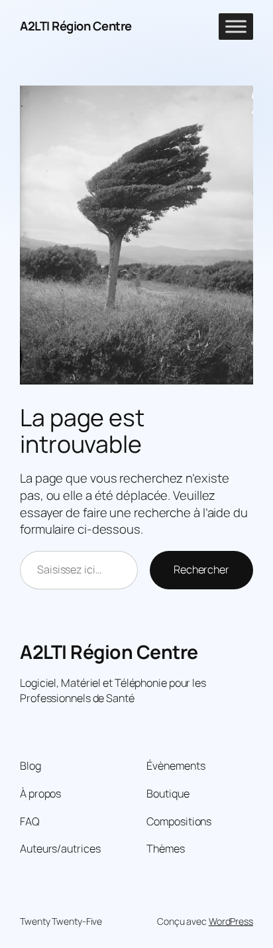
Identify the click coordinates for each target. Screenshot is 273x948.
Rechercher (201, 569)
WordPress (231, 921)
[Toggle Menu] (235, 26)
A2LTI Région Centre (76, 25)
